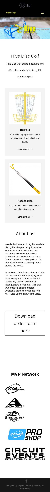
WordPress (25, 488)
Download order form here (25, 323)
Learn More (24, 149)
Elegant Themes (25, 485)
